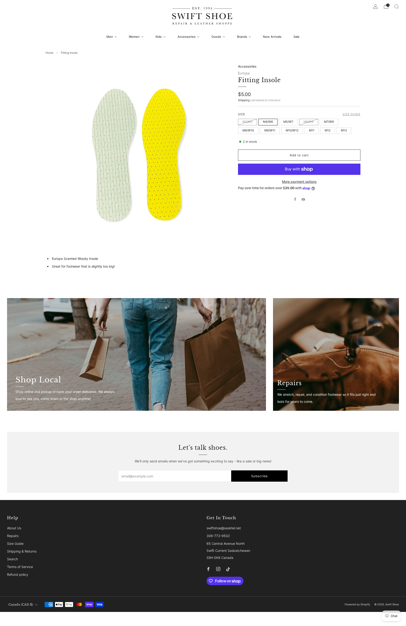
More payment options (299, 182)
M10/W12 (292, 130)
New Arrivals (272, 36)
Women (134, 36)
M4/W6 (268, 121)
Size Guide (351, 114)
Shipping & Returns (21, 551)
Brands (242, 36)
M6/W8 (309, 121)
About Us (14, 528)
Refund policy (17, 574)
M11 (311, 130)
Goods (216, 36)
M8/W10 (248, 130)
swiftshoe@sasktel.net (224, 528)
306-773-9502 (218, 536)
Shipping (244, 100)
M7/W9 (329, 121)
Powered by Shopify (357, 604)
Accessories (186, 36)
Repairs (13, 536)
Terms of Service (20, 567)
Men (109, 36)
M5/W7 (288, 121)
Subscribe (259, 476)
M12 (328, 130)
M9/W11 (269, 130)
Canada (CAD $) (20, 604)
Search (12, 559)
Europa (244, 73)
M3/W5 (247, 121)
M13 (344, 130)
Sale (296, 36)
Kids (159, 36)
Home (49, 52)
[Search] (396, 6)
